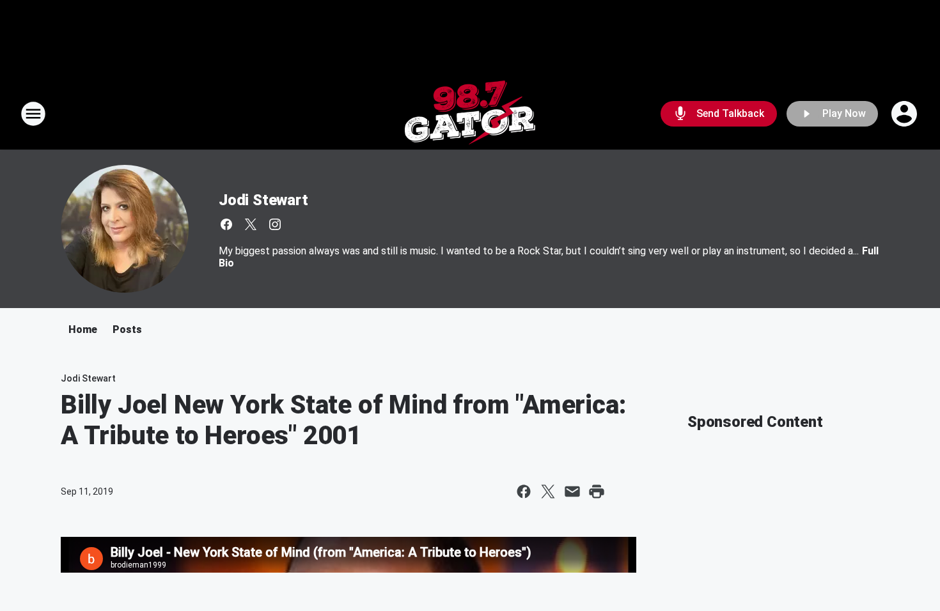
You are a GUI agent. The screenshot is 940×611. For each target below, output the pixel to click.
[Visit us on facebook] (226, 224)
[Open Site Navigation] (33, 114)
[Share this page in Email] (572, 491)
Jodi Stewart (263, 200)
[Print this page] (597, 491)
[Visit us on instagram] (275, 224)
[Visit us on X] (250, 224)
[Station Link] (470, 114)
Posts (127, 329)
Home (82, 329)
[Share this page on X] (548, 491)
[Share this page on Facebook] (524, 491)
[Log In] (905, 114)
